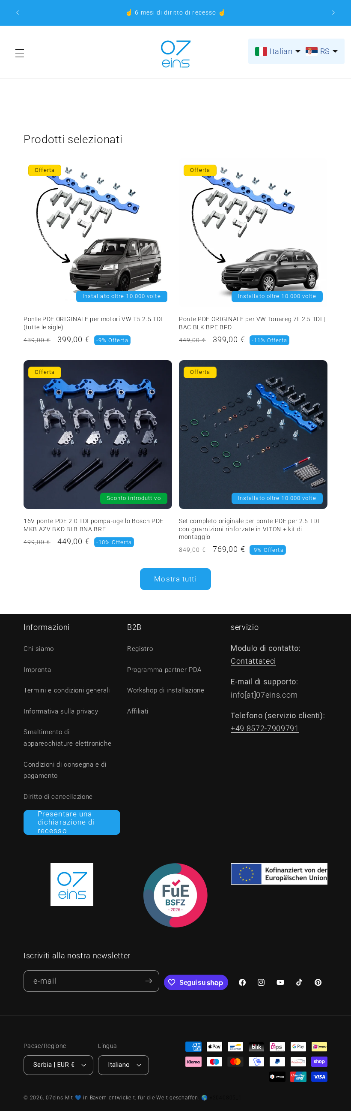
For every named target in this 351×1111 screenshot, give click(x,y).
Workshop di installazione (166, 690)
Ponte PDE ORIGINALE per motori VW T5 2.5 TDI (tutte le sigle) (93, 323)
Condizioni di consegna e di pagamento (65, 770)
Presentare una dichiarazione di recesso (66, 822)
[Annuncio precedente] (17, 12)
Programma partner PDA (164, 670)
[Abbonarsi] (148, 981)
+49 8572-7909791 (265, 728)
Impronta (37, 670)
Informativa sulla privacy (61, 711)
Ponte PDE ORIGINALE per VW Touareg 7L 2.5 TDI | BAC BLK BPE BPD (252, 323)
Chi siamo (39, 649)
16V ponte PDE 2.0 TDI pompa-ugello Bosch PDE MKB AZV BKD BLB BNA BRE (94, 525)
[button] (19, 53)
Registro (140, 649)
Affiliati (138, 711)
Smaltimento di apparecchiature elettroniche (67, 737)
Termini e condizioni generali (67, 690)
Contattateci (253, 661)
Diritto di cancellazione (58, 797)
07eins (54, 1098)
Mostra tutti (175, 579)
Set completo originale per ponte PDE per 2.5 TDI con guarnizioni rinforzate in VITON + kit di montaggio (249, 529)
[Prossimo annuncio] (333, 12)
